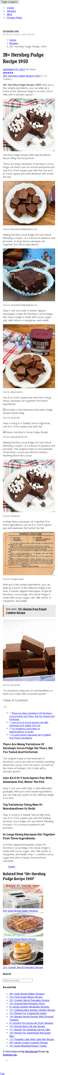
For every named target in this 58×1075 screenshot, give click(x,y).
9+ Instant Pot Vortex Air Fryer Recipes (31, 1023)
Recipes (11, 11)
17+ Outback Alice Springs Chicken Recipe (32, 1010)
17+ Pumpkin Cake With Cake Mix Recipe (31, 1039)
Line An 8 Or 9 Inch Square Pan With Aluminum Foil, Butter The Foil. (28, 724)
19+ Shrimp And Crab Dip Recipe (27, 1026)
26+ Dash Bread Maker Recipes (20, 910)
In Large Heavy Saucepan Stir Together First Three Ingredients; (30, 736)
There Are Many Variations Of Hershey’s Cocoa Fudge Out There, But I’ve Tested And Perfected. (31, 716)
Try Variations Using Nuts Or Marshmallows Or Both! (24, 730)
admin (6, 69)
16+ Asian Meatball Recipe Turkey (28, 1045)
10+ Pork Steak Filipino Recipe (19, 939)
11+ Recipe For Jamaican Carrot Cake (29, 1029)
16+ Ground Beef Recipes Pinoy (27, 1003)
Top (2, 1073)
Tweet (11, 866)
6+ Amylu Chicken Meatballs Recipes (29, 1006)
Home (10, 7)
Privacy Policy (14, 17)
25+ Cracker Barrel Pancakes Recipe (23, 967)
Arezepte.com (11, 31)
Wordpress (31, 1051)
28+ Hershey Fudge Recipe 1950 (21, 75)
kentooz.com (10, 1054)
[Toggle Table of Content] (5, 707)
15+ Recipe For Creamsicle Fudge (28, 1013)
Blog (9, 14)
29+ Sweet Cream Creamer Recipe (28, 1042)
